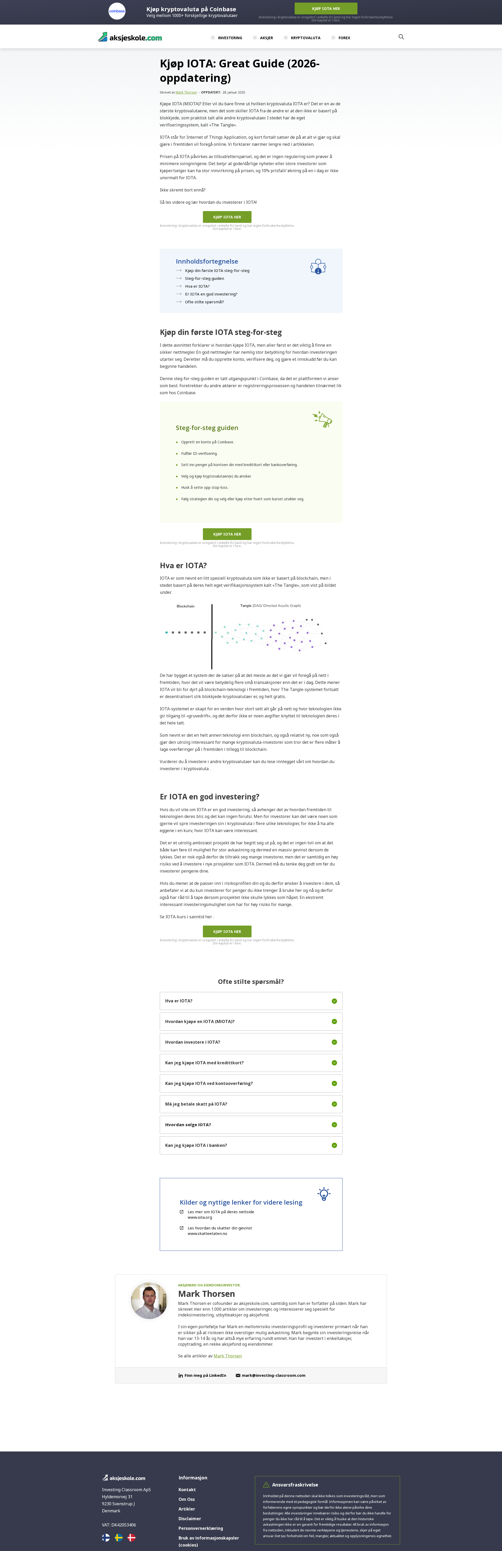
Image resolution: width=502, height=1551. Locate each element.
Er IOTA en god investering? (211, 294)
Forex (344, 37)
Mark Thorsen (186, 92)
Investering (230, 37)
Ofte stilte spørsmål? (204, 301)
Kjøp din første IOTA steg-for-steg (217, 270)
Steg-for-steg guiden (204, 278)
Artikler (187, 1509)
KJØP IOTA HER (227, 216)
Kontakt (187, 1489)
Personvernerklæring (201, 1528)
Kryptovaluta (306, 37)
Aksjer (266, 37)
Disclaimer (190, 1518)
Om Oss (187, 1499)
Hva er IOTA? (197, 286)
